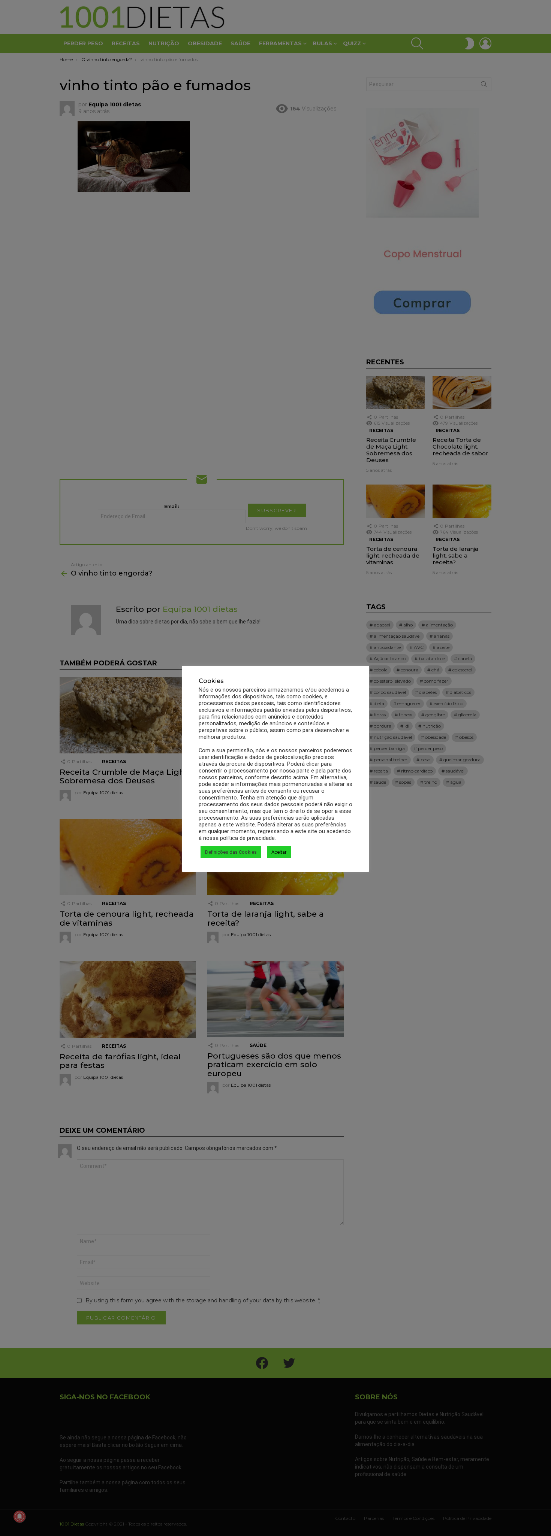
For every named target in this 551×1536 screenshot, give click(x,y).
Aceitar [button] (278, 852)
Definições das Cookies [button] (231, 852)
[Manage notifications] (19, 1517)
